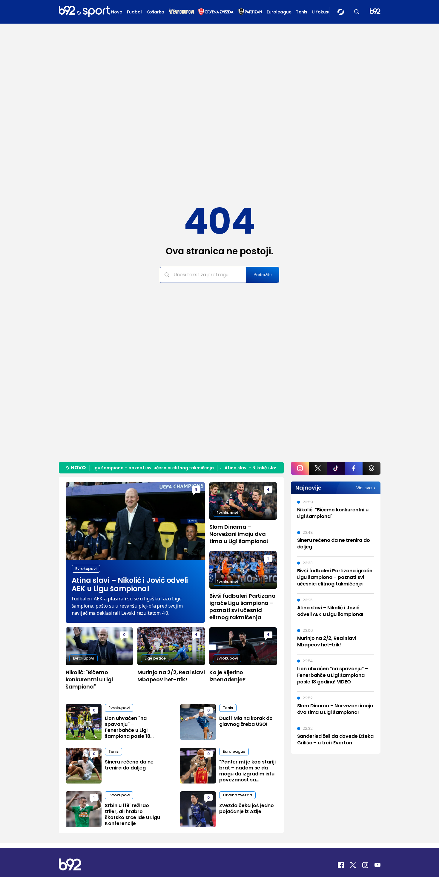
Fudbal (134, 12)
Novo (116, 12)
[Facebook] (341, 865)
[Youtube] (377, 865)
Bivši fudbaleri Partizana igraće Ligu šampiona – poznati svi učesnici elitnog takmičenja (107, 468)
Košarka (155, 12)
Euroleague (279, 12)
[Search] (357, 11)
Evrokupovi (85, 568)
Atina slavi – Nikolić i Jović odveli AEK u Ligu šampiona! (272, 468)
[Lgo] (375, 11)
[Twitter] (353, 865)
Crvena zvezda (237, 795)
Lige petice (155, 658)
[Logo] (84, 12)
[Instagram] (365, 865)
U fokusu (321, 12)
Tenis (301, 12)
